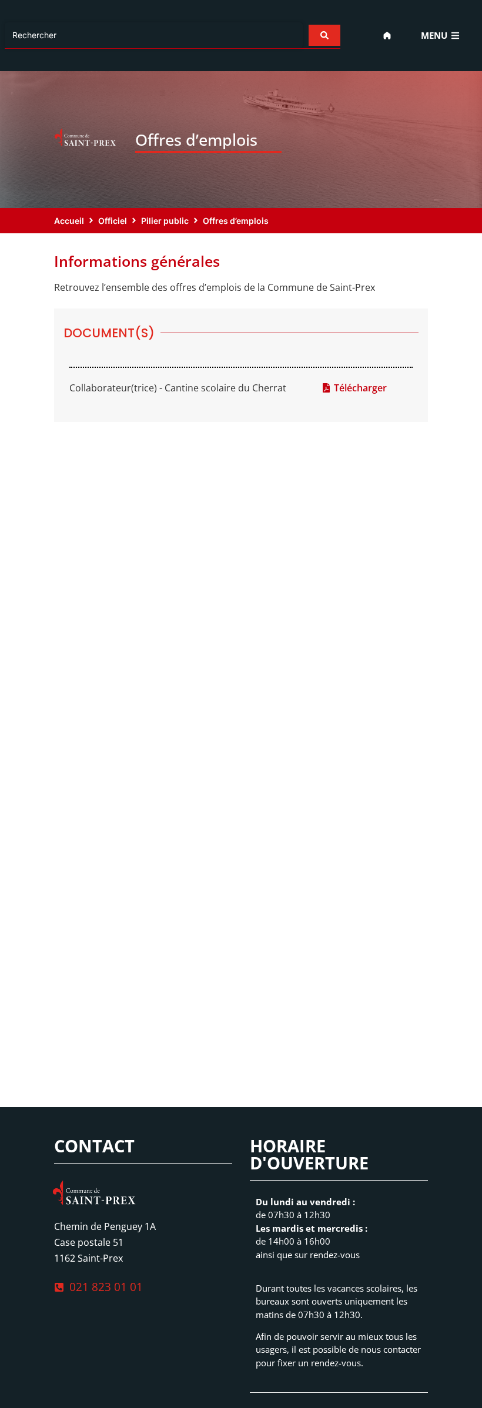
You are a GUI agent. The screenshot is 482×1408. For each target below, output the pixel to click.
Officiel (112, 221)
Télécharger (360, 387)
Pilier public (165, 221)
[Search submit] (324, 35)
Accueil (69, 221)
